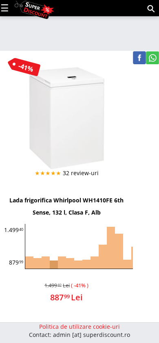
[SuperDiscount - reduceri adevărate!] (34, 7)
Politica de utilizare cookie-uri (79, 326)
